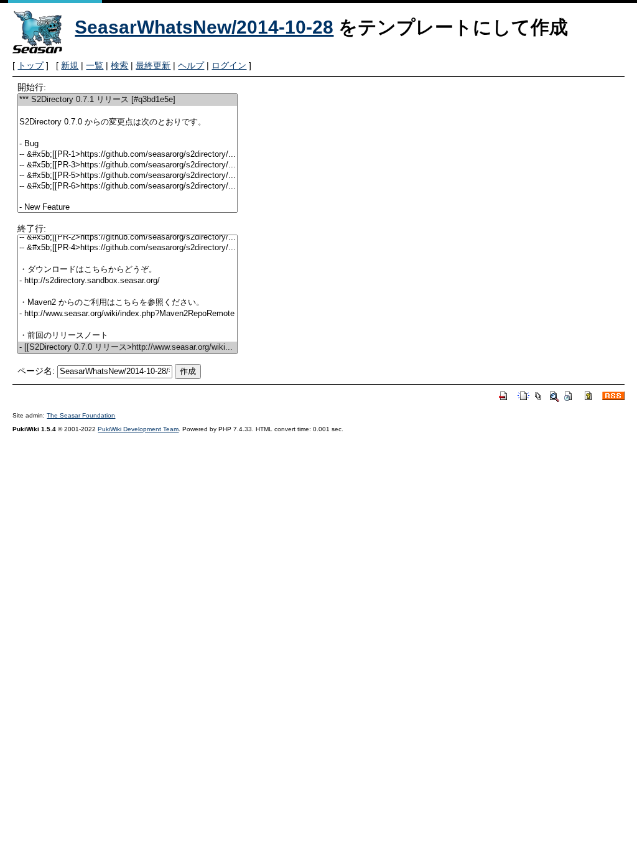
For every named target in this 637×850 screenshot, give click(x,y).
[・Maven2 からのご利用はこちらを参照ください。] (127, 303)
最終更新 (153, 65)
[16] (127, 291)
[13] (127, 258)
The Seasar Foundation (81, 415)
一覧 (94, 65)
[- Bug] (127, 144)
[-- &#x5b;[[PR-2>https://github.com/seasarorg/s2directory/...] (127, 237)
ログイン (229, 65)
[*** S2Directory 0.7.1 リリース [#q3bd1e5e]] (127, 100)
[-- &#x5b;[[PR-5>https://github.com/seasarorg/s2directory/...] (127, 175)
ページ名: (36, 371)
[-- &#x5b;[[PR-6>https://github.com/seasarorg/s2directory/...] (127, 186)
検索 (119, 65)
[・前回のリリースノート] (127, 336)
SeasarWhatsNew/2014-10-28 (204, 27)
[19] (127, 324)
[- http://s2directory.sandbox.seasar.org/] (127, 281)
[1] (127, 111)
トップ (30, 65)
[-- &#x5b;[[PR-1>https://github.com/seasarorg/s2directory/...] (127, 154)
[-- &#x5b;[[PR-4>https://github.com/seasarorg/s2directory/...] (127, 248)
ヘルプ (191, 65)
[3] (127, 133)
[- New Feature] (127, 207)
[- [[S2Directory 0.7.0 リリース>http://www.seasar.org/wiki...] (127, 347)
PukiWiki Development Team (138, 429)
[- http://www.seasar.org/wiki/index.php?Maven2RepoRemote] (127, 314)
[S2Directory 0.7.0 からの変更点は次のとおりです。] (127, 122)
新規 (69, 65)
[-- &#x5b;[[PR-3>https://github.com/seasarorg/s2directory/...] (127, 165)
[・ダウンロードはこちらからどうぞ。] (127, 270)
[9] (127, 197)
